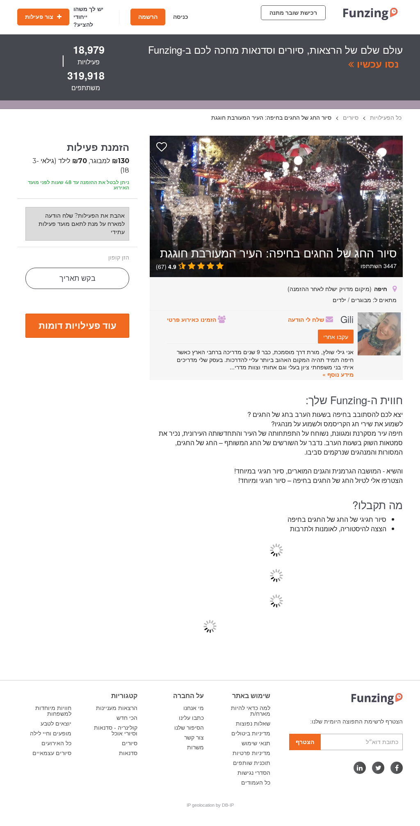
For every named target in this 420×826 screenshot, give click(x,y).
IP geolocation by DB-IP (210, 805)
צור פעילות (40, 17)
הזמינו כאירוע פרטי (192, 319)
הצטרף (305, 742)
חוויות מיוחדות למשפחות (53, 711)
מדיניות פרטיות (251, 753)
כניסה (180, 17)
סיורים (129, 743)
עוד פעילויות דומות (77, 325)
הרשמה (148, 17)
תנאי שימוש (256, 743)
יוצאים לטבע (56, 723)
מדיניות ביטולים (250, 733)
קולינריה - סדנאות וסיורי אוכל (115, 730)
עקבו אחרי (335, 336)
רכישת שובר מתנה (293, 12)
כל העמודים (255, 782)
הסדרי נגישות (253, 772)
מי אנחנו (193, 708)
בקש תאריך (77, 278)
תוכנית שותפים (251, 763)
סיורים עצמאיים (51, 753)
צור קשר (194, 737)
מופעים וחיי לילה (50, 733)
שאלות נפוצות (253, 723)
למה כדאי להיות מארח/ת (250, 711)
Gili (347, 318)
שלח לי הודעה (307, 319)
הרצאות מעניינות (116, 708)
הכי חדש (126, 718)
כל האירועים (56, 743)
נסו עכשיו (376, 64)
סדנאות (128, 753)
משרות (195, 747)
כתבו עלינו (191, 718)
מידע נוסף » (338, 374)
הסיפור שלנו (189, 727)
